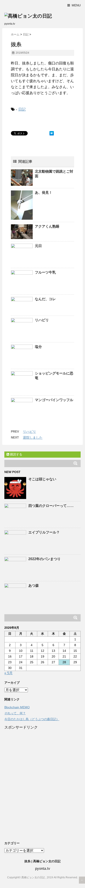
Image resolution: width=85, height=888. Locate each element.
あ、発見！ (45, 192)
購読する (15, 454)
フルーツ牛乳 (45, 272)
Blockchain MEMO (17, 707)
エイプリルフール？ (44, 532)
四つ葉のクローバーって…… (51, 506)
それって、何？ (15, 713)
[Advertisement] (42, 785)
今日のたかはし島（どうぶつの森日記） (31, 719)
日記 (22, 109)
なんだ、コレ (45, 299)
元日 (38, 246)
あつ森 (33, 585)
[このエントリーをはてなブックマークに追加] (51, 133)
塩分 (38, 347)
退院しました (32, 437)
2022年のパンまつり (44, 559)
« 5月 (8, 673)
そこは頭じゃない (42, 479)
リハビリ (42, 320)
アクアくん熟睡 (47, 226)
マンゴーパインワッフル (54, 400)
